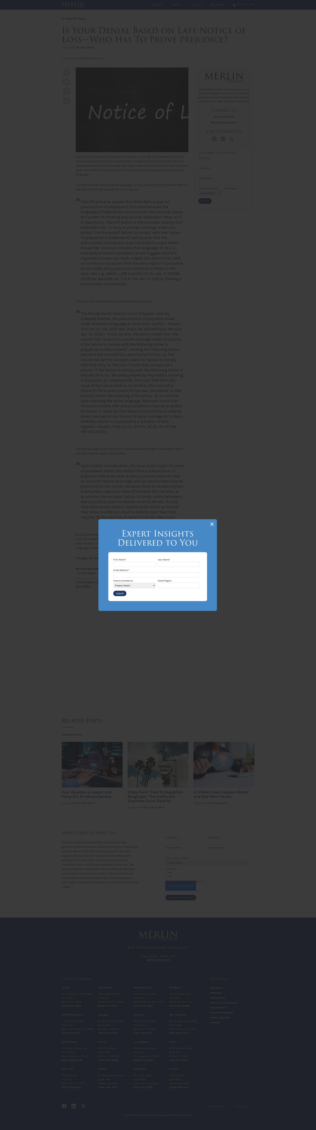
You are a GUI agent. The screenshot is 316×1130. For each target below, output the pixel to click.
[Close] (212, 524)
